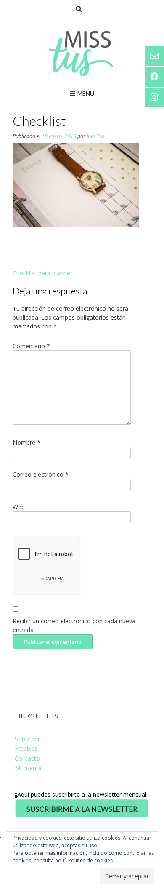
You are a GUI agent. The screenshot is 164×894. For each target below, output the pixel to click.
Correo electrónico (41, 474)
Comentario (31, 346)
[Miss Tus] (82, 53)
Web (19, 507)
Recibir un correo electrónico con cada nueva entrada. (74, 625)
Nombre (26, 442)
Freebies (26, 749)
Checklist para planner (42, 273)
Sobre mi (27, 739)
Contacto (27, 758)
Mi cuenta (28, 768)
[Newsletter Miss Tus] (82, 815)
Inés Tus (95, 136)
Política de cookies (90, 860)
